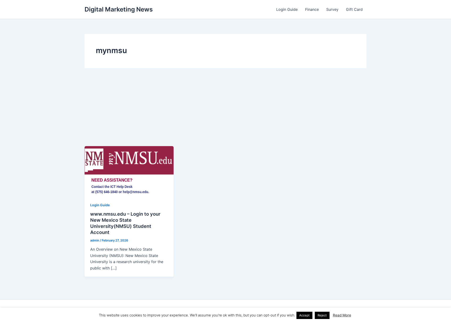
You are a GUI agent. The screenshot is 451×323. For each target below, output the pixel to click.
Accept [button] (304, 315)
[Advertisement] (225, 111)
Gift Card (354, 9)
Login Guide (287, 9)
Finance (312, 9)
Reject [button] (322, 315)
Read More (342, 315)
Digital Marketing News (119, 9)
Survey (332, 9)
